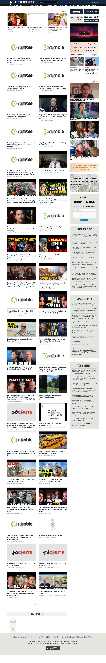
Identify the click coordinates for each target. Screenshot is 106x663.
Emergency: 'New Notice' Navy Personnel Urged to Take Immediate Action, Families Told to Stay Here (21, 257)
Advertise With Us (24, 637)
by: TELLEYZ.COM (12, 315)
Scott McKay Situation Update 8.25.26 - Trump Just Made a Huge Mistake (53, 60)
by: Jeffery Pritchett (43, 62)
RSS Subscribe (81, 637)
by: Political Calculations (13, 343)
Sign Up (96, 2)
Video (70, 5)
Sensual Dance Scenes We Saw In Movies (17, 28)
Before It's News (24, 2)
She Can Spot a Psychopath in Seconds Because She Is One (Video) (52, 312)
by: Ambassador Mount (44, 172)
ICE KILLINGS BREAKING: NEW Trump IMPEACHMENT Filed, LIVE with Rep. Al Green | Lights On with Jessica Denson (21, 425)
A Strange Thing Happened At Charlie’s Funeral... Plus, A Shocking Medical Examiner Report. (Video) (52, 369)
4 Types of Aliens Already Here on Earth (83, 322)
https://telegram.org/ (92, 181)
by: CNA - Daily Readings (13, 232)
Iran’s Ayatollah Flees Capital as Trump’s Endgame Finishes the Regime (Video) (20, 509)
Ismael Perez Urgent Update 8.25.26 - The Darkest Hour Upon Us (20, 116)
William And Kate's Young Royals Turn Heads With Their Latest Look (84, 138)
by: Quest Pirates (43, 455)
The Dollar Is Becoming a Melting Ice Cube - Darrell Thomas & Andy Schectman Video (52, 341)
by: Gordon (41, 537)
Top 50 (74, 5)
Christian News (19, 64)
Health (27, 5)
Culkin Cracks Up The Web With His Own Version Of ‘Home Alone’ (82, 100)
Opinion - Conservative (60, 427)
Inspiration (61, 5)
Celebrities (47, 513)
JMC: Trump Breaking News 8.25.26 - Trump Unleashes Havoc (20, 88)
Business (47, 483)
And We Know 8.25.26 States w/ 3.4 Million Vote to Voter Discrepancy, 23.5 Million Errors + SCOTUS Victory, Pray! (21, 173)
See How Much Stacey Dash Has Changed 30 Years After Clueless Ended (57, 29)
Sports (48, 399)
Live (66, 5)
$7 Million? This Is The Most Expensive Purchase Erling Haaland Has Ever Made (92, 71)
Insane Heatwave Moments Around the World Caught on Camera (52, 452)
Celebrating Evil (76, 341)
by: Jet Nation (42, 399)
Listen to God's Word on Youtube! (84, 47)
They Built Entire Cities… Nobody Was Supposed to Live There (20, 480)
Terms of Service (53, 637)
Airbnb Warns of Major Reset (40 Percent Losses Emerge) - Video (50, 480)
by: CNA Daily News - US (45, 288)
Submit (84, 220)
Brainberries (10, 31)
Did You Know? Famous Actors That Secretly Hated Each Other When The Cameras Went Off (83, 158)
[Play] (84, 33)
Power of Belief (43, 5)
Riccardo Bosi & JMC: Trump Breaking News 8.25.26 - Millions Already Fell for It (21, 453)
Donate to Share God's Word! (84, 51)
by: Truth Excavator (12, 289)
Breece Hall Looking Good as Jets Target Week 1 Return (50, 396)
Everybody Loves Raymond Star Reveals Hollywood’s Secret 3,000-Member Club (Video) (53, 509)
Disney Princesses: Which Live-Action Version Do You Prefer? (84, 119)
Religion (54, 288)
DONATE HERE (76, 12)
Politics (15, 371)
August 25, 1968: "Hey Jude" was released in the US (50, 424)
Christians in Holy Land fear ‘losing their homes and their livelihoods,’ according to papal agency (53, 285)
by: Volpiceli (41, 230)
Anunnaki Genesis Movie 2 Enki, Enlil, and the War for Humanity (20, 312)
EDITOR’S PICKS (84, 229)
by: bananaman (11, 567)
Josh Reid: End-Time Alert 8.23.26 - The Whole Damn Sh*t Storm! (83, 424)
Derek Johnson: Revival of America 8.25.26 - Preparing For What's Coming (52, 88)
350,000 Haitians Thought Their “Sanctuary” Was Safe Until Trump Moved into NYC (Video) (84, 413)
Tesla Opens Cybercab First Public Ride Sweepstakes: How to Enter (83, 336)
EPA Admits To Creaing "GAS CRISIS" (51, 171)
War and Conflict (55, 172)
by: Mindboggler (11, 483)
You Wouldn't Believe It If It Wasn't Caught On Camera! (77, 71)
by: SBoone (10, 205)
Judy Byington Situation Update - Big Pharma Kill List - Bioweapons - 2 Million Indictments (20, 537)
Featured (16, 5)
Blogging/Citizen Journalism (52, 230)
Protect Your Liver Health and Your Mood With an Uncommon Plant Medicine (84, 326)
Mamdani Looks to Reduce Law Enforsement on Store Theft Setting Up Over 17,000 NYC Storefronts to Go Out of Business (21, 202)
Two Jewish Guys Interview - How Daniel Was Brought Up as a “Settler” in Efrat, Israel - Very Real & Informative (84, 310)
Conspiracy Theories (52, 373)
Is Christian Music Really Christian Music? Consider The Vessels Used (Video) (19, 60)
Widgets (90, 637)
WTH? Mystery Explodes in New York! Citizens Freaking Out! (82, 419)
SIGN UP (76, 206)
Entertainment (51, 455)
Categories (93, 5)
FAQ (32, 637)
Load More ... (37, 614)
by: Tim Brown (10, 64)
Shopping (87, 5)
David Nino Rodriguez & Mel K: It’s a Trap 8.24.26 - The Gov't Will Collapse (83, 407)
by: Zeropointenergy (12, 429)
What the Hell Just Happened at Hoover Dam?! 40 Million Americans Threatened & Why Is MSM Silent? (53, 201)
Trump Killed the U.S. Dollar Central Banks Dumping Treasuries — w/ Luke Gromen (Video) (20, 593)
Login (92, 2)
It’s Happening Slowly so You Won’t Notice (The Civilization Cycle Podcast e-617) (83, 304)
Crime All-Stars (21, 429)
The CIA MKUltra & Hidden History (81, 345)
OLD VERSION (91, 11)
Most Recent (80, 5)
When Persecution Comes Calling (50, 535)
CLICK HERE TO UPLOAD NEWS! (91, 20)
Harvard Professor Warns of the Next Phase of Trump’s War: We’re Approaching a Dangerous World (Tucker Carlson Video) (21, 398)
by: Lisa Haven (42, 204)
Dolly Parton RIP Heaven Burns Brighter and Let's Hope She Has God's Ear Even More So (53, 117)
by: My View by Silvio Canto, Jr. (46, 427)
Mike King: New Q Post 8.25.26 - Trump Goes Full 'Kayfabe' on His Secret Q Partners (21, 145)
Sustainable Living (52, 5)
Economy (22, 5)
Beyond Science (34, 5)
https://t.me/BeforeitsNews (78, 187)
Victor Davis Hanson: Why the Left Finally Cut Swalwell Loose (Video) (19, 368)
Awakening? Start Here (50, 537)
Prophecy (51, 62)
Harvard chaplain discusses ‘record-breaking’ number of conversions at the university (21, 229)
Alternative (49, 204)
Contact (38, 637)
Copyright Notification (67, 637)
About (15, 637)
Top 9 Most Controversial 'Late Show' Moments (37, 28)
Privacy (44, 637)
